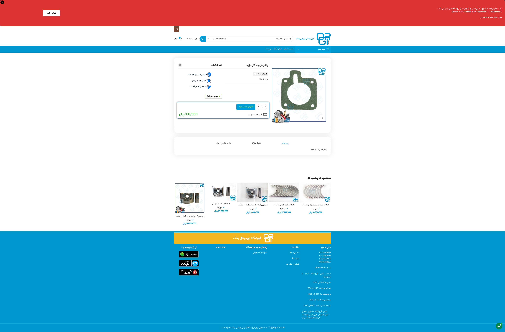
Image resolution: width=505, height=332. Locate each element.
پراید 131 (258, 74)
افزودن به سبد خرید (246, 106)
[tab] (285, 143)
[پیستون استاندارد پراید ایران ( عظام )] (252, 193)
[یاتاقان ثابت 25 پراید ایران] (284, 193)
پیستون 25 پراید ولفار (221, 203)
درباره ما (295, 258)
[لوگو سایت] (323, 38)
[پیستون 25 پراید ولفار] (221, 192)
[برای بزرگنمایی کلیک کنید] (321, 118)
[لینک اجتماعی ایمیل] (180, 65)
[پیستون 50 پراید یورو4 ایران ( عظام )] (189, 198)
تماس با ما (51, 13)
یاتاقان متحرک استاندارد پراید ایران (316, 205)
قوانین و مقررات (292, 264)
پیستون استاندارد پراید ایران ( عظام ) (253, 205)
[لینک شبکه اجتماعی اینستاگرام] (176, 29)
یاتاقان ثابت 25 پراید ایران (284, 205)
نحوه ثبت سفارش (260, 252)
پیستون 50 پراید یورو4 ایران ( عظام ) (189, 216)
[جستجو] (203, 39)
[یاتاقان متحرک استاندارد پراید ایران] (315, 193)
